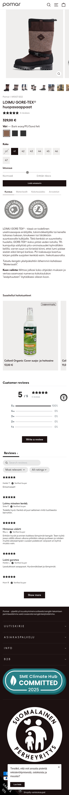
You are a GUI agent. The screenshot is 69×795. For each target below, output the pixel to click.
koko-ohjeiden (44, 270)
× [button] (59, 767)
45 (48, 151)
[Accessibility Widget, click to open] (63, 397)
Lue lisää (17, 784)
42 (23, 151)
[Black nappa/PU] (15, 133)
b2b (7, 659)
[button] (6, 87)
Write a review (34, 439)
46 (56, 151)
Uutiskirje (14, 626)
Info (8, 648)
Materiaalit (21, 191)
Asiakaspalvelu (19, 637)
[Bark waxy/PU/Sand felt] (6, 133)
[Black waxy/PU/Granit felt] (23, 133)
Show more (34, 595)
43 (31, 151)
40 (6, 151)
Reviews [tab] (11, 453)
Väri (21, 126)
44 (39, 151)
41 (14, 151)
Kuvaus (8, 191)
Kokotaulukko (38, 191)
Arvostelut (54, 191)
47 (6, 160)
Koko (6, 144)
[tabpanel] (34, 530)
